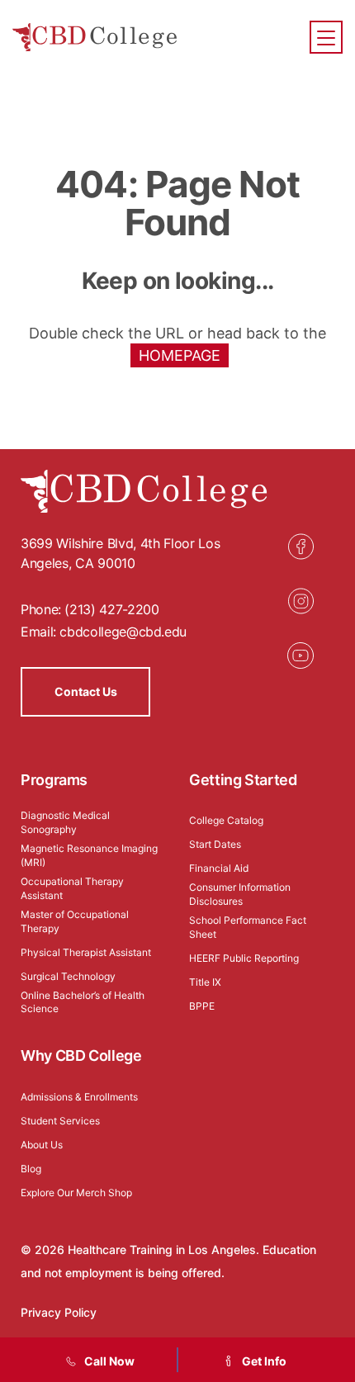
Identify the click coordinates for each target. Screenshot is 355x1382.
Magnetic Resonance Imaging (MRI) (89, 855)
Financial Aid (218, 868)
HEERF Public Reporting (244, 958)
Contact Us (85, 691)
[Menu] (326, 37)
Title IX (205, 982)
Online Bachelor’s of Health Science (82, 1002)
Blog (31, 1168)
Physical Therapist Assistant (86, 952)
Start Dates (215, 844)
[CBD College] (95, 37)
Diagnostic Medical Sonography (65, 822)
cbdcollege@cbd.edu (123, 631)
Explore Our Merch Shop (76, 1192)
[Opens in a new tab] (300, 546)
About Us (42, 1144)
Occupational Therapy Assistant (72, 888)
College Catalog (226, 820)
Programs (54, 779)
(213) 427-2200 (111, 609)
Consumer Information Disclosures (240, 894)
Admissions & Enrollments (79, 1097)
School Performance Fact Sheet (247, 927)
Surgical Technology (68, 976)
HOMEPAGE (179, 355)
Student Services (60, 1121)
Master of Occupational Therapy (75, 921)
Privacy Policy (59, 1312)
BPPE (202, 1006)
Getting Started (243, 779)
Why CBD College (81, 1055)
